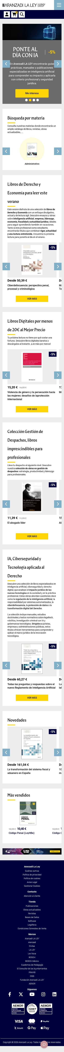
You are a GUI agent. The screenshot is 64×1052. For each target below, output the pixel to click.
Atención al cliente (32, 896)
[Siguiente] (58, 64)
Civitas (32, 946)
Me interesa (32, 93)
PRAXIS (32, 972)
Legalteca (32, 925)
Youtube (32, 994)
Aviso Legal (32, 882)
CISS (32, 976)
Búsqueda (22, 14)
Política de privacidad (32, 874)
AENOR (32, 983)
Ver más (32, 298)
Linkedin (54, 994)
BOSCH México (32, 961)
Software (32, 921)
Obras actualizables (32, 910)
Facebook (9, 994)
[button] (6, 151)
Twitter (20, 994)
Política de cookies (32, 878)
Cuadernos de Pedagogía (32, 965)
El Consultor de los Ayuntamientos (32, 968)
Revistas (32, 913)
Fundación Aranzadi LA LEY (32, 980)
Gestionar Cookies (32, 886)
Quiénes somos (32, 871)
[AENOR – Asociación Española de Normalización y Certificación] (32, 1013)
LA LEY (32, 950)
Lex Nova (32, 953)
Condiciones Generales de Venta (32, 928)
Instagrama (43, 994)
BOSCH (32, 957)
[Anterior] (6, 64)
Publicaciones (32, 906)
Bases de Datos (32, 917)
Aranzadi (32, 942)
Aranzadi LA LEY (32, 938)
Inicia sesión (7, 14)
